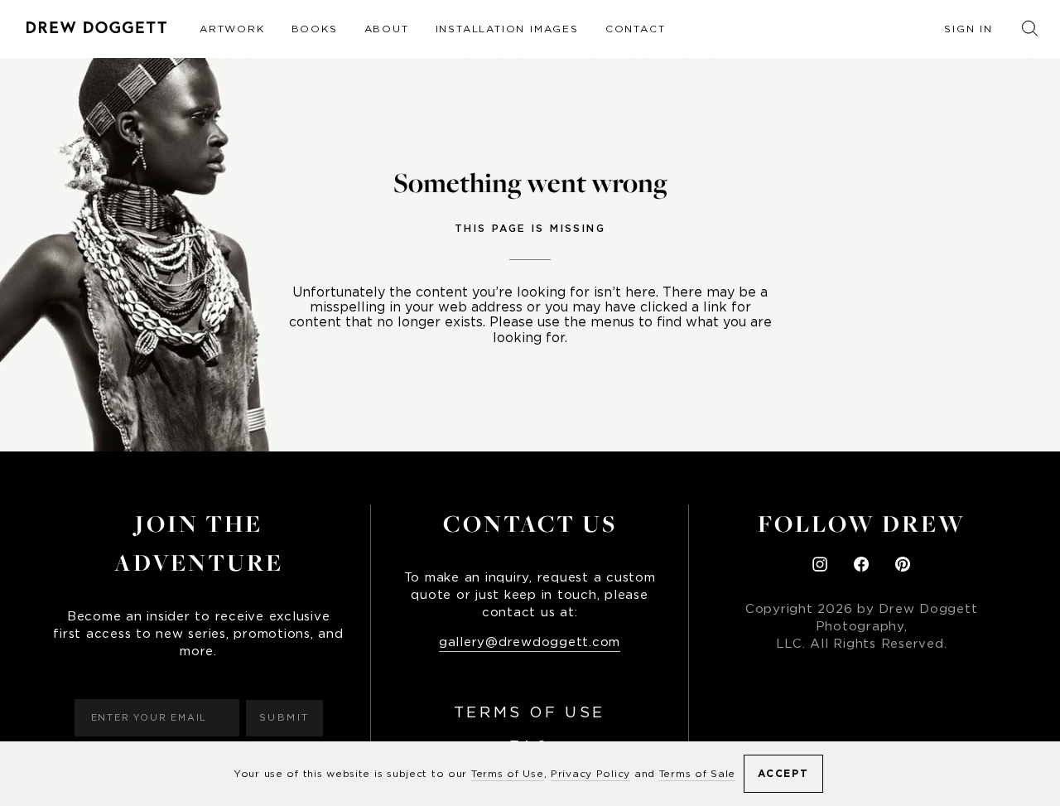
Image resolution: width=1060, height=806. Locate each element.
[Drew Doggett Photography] (96, 27)
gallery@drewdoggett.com (529, 642)
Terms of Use (529, 713)
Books (315, 29)
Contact (635, 29)
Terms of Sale (697, 774)
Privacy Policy (590, 774)
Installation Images (507, 29)
